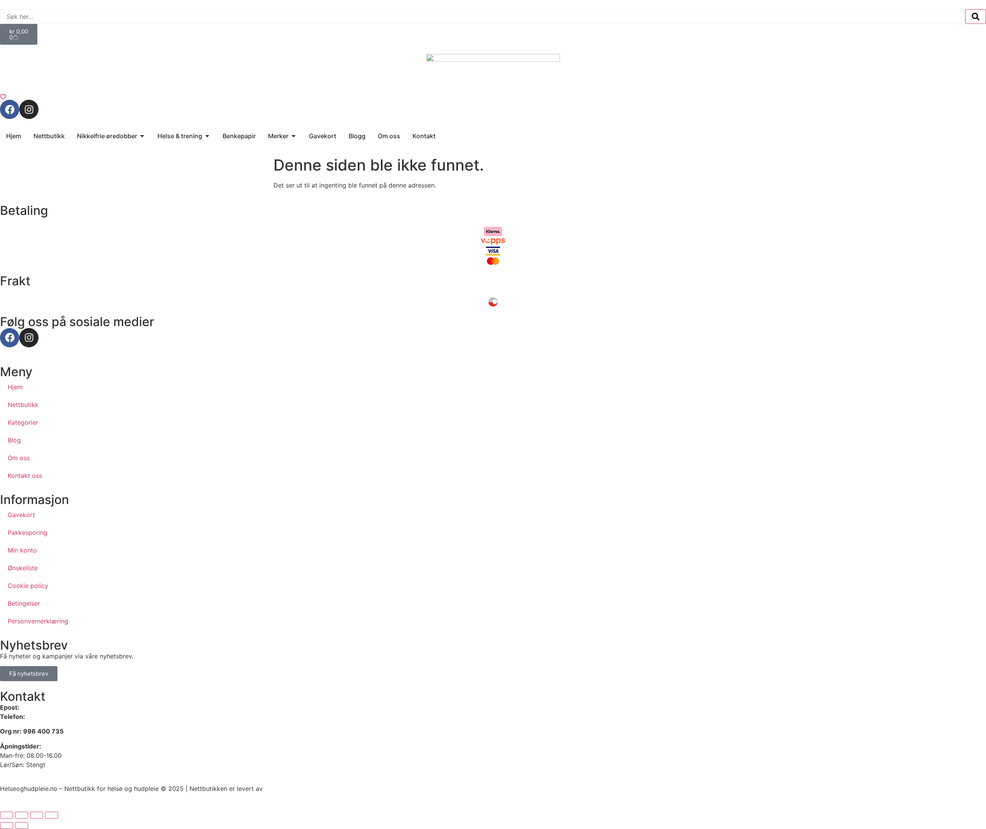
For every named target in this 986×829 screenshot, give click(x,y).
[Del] (36, 815)
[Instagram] (29, 109)
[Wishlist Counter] (493, 97)
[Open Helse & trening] (207, 136)
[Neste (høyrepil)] (21, 825)
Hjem (15, 387)
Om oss (19, 458)
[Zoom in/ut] (6, 815)
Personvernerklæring (38, 621)
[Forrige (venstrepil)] (6, 825)
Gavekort (21, 515)
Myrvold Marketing (292, 788)
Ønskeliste (23, 568)
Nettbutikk (23, 405)
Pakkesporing (27, 532)
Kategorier (23, 422)
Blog (14, 440)
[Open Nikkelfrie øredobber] (142, 136)
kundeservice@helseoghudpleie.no (71, 707)
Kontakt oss (25, 475)
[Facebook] (9, 109)
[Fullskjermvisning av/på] (21, 815)
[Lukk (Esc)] (51, 815)
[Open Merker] (293, 136)
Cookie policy (28, 586)
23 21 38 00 (44, 716)
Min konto (22, 550)
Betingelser (24, 603)
